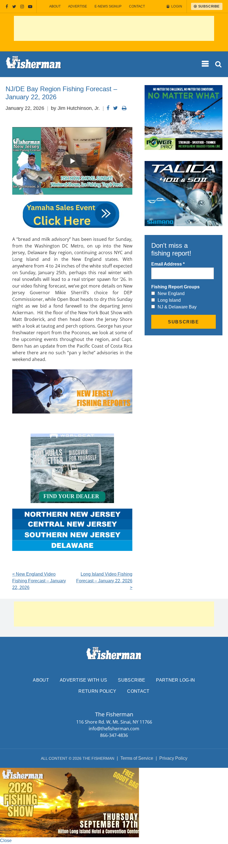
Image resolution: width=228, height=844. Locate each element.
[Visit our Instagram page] (22, 6)
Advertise (77, 6)
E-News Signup (108, 6)
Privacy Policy (173, 758)
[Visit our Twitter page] (14, 6)
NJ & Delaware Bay (177, 307)
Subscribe (131, 680)
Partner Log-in (175, 680)
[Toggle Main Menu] (205, 64)
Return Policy (97, 691)
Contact (137, 6)
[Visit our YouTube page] (30, 6)
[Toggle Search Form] (218, 64)
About (55, 6)
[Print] (124, 108)
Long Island (169, 300)
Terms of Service (136, 758)
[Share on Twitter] (115, 108)
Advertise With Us (83, 680)
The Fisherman (33, 64)
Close (6, 840)
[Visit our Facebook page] (7, 6)
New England (171, 293)
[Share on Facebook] (107, 108)
